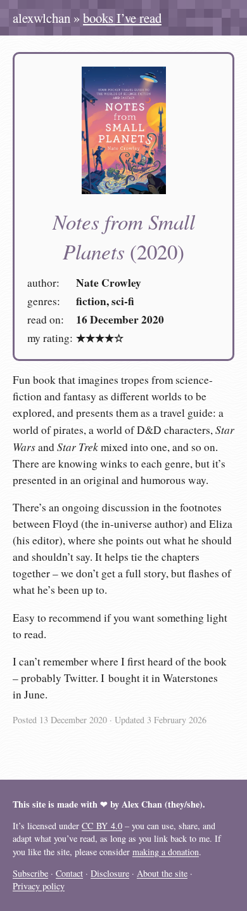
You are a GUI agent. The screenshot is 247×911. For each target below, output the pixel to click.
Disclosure (110, 873)
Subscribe (30, 873)
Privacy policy (39, 886)
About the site (162, 873)
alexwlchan (41, 18)
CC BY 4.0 (102, 826)
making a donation (165, 852)
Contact (69, 873)
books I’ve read (122, 18)
